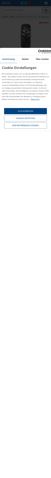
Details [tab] (25, 59)
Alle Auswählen (25, 111)
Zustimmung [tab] (8, 59)
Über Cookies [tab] (42, 59)
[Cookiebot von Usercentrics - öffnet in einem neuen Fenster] (40, 52)
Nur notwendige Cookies (25, 125)
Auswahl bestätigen (25, 118)
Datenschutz (35, 99)
